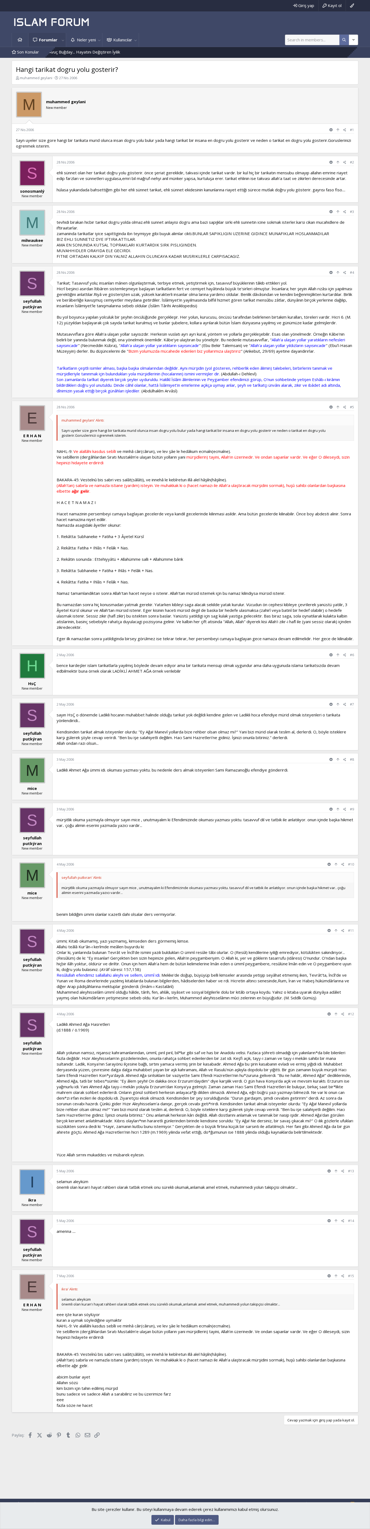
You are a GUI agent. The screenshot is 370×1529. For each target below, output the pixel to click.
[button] (63, 40)
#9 (352, 809)
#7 (352, 704)
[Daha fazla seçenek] (344, 40)
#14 (351, 1220)
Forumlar (48, 39)
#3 (352, 211)
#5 (352, 407)
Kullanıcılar (122, 39)
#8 (352, 759)
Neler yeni (86, 39)
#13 (351, 1171)
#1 (352, 130)
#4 (352, 272)
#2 (352, 162)
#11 (351, 930)
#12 (351, 1014)
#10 (351, 864)
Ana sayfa (20, 40)
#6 (352, 655)
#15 (351, 1276)
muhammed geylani (36, 77)
